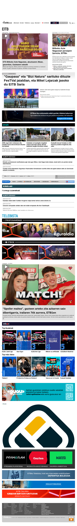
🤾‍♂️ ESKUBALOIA (45, 181)
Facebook (70, 505)
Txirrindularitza (27, 506)
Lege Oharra (28, 517)
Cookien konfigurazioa (44, 517)
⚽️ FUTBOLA (19, 181)
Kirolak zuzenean (27, 513)
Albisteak (16, 22)
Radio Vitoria (13, 507)
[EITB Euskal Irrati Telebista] (7, 22)
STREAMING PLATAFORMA (13, 466)
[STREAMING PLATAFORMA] (15, 457)
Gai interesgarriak (46, 510)
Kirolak (22, 22)
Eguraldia (20, 511)
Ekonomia (21, 506)
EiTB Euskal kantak (15, 511)
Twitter (69, 506)
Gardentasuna (52, 517)
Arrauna (25, 508)
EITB (5, 29)
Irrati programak (14, 512)
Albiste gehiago (9, 157)
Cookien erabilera (35, 517)
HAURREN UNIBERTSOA (58, 466)
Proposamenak (13, 220)
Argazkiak (35, 506)
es (74, 23)
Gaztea (12, 508)
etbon (11, 242)
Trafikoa (43, 505)
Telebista (27, 22)
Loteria (43, 508)
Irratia (32, 23)
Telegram (69, 509)
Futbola (25, 505)
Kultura (20, 508)
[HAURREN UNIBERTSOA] (61, 457)
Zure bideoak (61, 177)
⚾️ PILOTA (13, 181)
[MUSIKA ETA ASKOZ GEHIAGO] (38, 457)
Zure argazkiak (61, 176)
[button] (36, 238)
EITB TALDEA (63, 22)
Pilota (25, 507)
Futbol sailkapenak (27, 511)
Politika (20, 507)
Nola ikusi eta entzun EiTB (47, 513)
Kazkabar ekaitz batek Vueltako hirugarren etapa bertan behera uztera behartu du (27, 200)
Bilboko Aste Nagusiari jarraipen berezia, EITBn (62, 50)
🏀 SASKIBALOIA (27, 181)
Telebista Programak (7, 506)
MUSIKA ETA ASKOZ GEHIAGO (37, 466)
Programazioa (6, 505)
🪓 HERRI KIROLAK (54, 181)
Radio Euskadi (14, 506)
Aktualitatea (21, 505)
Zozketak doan (45, 507)
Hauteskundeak (45, 506)
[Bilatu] (70, 23)
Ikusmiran (21, 510)
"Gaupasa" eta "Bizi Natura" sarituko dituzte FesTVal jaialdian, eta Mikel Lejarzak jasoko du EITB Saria (37, 80)
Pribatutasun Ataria (22, 517)
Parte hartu (44, 509)
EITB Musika (13, 510)
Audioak (34, 507)
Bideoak (5, 507)
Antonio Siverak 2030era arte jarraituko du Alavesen (18, 210)
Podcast (12, 513)
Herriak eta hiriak (45, 511)
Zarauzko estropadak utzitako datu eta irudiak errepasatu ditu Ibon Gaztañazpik (26, 205)
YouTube (69, 511)
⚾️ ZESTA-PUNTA (36, 181)
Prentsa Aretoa (45, 514)
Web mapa (63, 517)
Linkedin (69, 510)
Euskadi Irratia (14, 505)
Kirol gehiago (26, 510)
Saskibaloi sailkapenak (28, 512)
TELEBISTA (10, 216)
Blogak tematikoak (46, 512)
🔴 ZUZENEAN (69, 181)
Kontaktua (58, 517)
